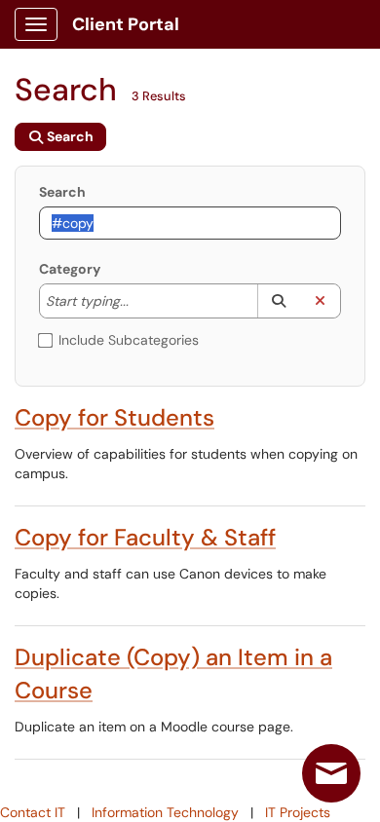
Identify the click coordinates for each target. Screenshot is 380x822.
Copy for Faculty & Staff (145, 537)
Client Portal (125, 24)
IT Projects (297, 812)
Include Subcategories (128, 340)
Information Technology (165, 812)
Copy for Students (114, 417)
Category (69, 269)
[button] (278, 301)
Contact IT (32, 812)
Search (62, 192)
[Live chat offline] (331, 773)
